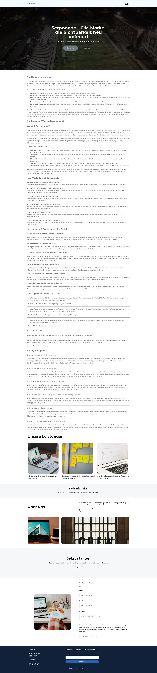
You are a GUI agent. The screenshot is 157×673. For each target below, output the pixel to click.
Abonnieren (82, 661)
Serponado (33, 3)
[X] (35, 664)
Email (81, 601)
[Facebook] (30, 664)
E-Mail (67, 654)
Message (82, 611)
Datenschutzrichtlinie (86, 629)
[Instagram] (32, 664)
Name (81, 590)
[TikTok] (38, 664)
